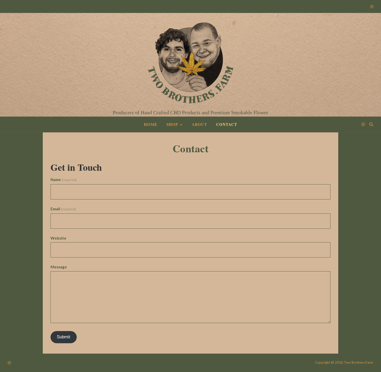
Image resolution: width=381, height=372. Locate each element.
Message (59, 266)
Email (63, 208)
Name (64, 179)
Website (58, 238)
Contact (226, 124)
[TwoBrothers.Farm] (190, 59)
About (199, 124)
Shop (172, 124)
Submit (63, 336)
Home (150, 124)
